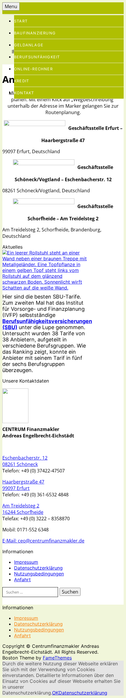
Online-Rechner (33, 69)
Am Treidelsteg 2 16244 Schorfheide (22, 508)
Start (21, 21)
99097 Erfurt (16, 488)
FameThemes (57, 658)
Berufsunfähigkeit (37, 57)
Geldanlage (28, 45)
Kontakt (24, 92)
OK (55, 693)
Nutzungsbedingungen (39, 574)
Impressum (26, 562)
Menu (11, 6)
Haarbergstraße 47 (23, 482)
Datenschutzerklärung (38, 568)
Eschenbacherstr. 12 (24, 458)
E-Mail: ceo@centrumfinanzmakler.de (43, 541)
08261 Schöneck (20, 464)
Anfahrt (22, 579)
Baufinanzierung (35, 33)
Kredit (21, 80)
